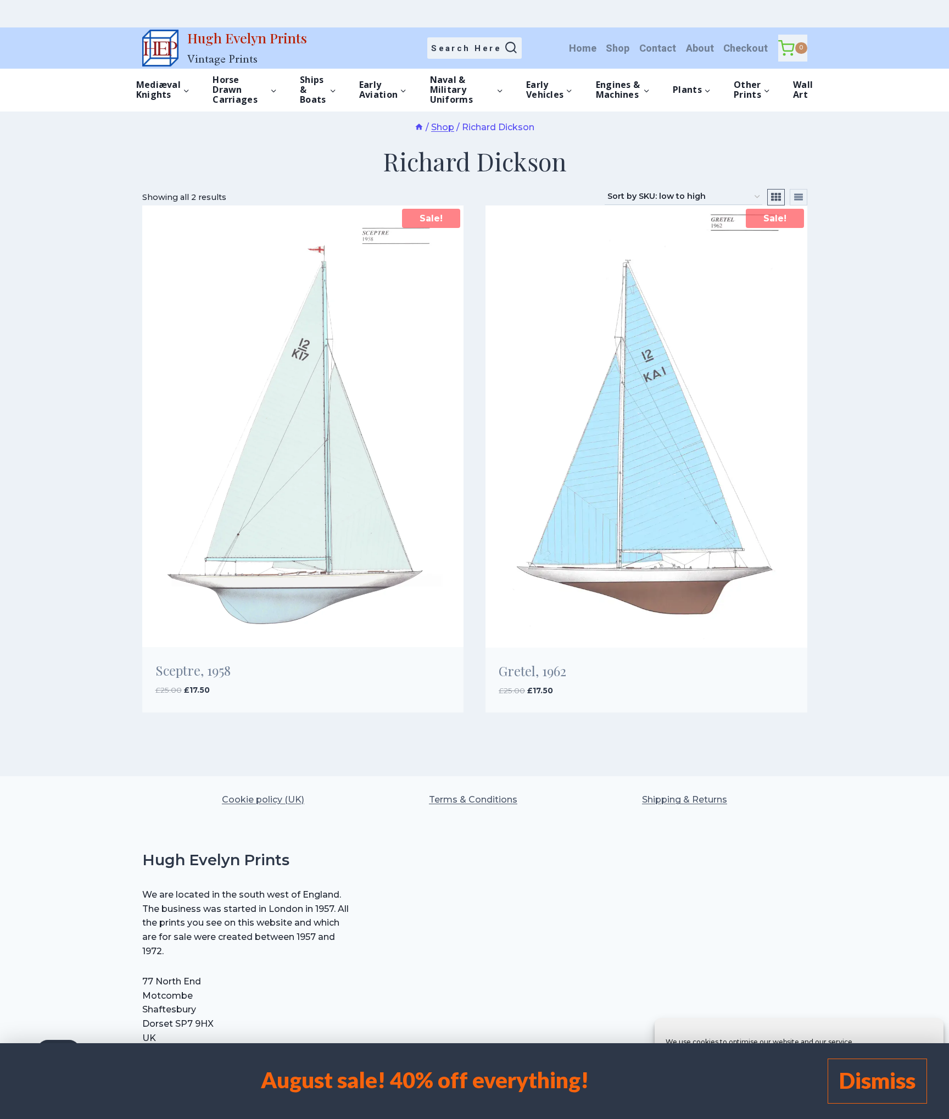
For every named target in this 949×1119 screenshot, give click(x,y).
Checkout (745, 48)
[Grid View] (776, 197)
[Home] (419, 127)
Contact (657, 48)
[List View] (798, 197)
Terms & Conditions (473, 799)
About (700, 48)
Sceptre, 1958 (193, 670)
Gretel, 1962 (532, 671)
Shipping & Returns (684, 799)
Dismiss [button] (877, 1080)
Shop (617, 48)
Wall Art (803, 90)
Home (582, 48)
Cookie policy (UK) (263, 799)
